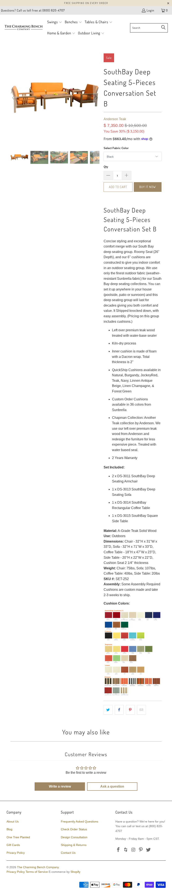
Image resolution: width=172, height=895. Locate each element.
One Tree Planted (18, 837)
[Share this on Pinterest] (130, 710)
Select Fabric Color (116, 148)
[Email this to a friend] (141, 710)
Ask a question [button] (112, 786)
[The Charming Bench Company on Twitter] (148, 850)
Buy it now (147, 187)
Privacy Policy (16, 852)
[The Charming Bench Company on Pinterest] (141, 850)
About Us (13, 821)
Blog (9, 829)
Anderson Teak (115, 119)
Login (150, 10)
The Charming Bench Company (38, 867)
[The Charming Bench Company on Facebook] (118, 850)
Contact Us (68, 852)
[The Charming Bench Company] (23, 27)
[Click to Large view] (133, 695)
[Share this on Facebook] (119, 710)
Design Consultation (74, 837)
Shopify (75, 871)
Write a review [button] (60, 786)
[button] (54, 22)
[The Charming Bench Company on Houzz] (126, 850)
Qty (106, 166)
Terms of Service (37, 871)
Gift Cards (13, 845)
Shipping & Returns (73, 845)
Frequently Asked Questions (79, 821)
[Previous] (13, 97)
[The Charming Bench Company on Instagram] (133, 850)
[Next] (96, 97)
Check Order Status (74, 829)
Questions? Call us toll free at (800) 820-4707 (33, 10)
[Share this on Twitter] (108, 710)
